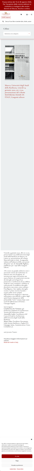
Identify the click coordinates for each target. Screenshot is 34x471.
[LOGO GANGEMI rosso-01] (6, 11)
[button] (31, 439)
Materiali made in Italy (11, 342)
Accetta (17, 456)
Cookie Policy (13, 469)
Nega (17, 460)
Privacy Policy (20, 469)
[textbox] (15, 34)
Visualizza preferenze (17, 465)
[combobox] (17, 34)
